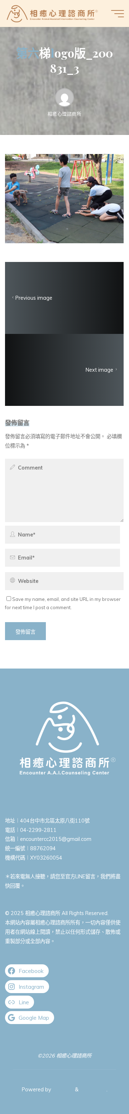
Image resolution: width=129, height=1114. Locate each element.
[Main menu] (117, 13)
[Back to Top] (101, 1086)
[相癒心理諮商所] (52, 13)
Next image (100, 370)
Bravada (62, 1089)
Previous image (33, 298)
